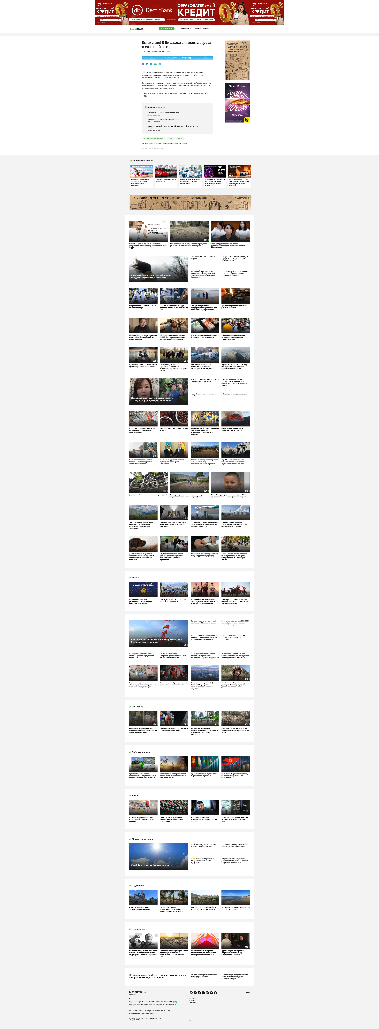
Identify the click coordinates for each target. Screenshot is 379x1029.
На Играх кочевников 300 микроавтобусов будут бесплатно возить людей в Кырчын (173, 656)
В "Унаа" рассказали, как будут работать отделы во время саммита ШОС (174, 308)
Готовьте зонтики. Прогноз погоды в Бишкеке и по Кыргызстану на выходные (172, 127)
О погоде (151, 107)
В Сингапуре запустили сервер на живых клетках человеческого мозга (234, 819)
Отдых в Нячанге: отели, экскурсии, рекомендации (139, 908)
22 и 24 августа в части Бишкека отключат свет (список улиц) (203, 845)
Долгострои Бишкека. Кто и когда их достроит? (148, 495)
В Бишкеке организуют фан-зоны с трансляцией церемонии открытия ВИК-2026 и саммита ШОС (174, 954)
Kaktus (168, 51)
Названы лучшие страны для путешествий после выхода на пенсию (141, 819)
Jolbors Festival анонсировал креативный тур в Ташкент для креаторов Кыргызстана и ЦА (203, 953)
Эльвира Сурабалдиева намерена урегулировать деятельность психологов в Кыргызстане (228, 246)
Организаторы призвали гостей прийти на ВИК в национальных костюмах (203, 623)
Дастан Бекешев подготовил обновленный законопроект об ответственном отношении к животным (141, 557)
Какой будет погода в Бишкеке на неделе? (163, 112)
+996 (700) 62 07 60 (166, 1002)
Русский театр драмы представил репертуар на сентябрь (204, 976)
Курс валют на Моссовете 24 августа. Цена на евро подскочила (205, 380)
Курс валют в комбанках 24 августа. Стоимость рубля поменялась (205, 336)
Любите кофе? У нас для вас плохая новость (174, 429)
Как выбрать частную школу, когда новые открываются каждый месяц (190, 181)
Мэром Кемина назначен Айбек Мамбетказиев (203, 395)
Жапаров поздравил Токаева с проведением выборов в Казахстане (172, 462)
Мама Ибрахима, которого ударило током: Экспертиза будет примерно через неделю (152, 399)
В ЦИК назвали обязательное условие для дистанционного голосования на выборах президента (171, 557)
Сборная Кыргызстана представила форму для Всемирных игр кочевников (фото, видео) (173, 367)
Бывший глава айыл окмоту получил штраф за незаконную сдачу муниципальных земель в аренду (234, 382)
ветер (170, 138)
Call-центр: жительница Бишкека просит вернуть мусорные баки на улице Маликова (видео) (143, 730)
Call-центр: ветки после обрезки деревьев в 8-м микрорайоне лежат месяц (235, 730)
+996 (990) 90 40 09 (146, 1004)
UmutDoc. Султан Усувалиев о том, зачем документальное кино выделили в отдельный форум (147, 246)
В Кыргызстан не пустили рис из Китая (234, 395)
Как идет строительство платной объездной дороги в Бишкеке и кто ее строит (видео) (187, 496)
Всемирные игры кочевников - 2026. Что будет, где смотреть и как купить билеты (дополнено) (204, 601)
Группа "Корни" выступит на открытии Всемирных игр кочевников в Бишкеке (232, 953)
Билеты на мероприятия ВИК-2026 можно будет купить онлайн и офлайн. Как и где (235, 623)
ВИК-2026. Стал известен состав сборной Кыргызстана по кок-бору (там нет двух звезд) (235, 601)
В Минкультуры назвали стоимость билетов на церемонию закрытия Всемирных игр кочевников (204, 637)
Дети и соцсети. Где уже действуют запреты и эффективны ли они (174, 684)
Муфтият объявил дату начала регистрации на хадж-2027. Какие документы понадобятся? (234, 861)
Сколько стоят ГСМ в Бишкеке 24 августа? (203, 258)
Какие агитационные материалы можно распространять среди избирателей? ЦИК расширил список (234, 557)
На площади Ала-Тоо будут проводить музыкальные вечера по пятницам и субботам (157, 976)
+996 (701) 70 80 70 (158, 1004)
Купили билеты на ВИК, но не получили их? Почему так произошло (233, 637)
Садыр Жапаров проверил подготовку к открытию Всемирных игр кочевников (156, 640)
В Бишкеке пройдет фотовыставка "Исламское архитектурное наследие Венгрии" (234, 977)
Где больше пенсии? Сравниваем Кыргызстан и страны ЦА (204, 775)
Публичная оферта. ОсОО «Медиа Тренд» (141, 1013)
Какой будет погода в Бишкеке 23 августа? (163, 119)
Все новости (165, 28)
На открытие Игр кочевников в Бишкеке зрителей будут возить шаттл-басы (141, 656)
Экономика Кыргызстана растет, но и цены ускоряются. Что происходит (234, 776)
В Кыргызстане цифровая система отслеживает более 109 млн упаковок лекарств (142, 430)
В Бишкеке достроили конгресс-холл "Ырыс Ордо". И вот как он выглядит (173, 524)
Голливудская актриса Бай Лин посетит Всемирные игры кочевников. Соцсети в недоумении (205, 656)
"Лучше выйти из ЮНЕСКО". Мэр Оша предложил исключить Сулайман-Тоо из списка (234, 366)
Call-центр (197, 28)
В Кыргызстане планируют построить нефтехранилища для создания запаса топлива (234, 524)
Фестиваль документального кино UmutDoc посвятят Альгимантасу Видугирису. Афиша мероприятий (143, 953)
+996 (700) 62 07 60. (181, 143)
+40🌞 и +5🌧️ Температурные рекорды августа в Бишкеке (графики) (202, 861)
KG (247, 992)
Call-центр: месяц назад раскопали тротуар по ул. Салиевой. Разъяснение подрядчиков (188, 245)
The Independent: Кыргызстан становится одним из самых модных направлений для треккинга (141, 525)
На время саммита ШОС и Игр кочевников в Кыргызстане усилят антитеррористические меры (235, 656)
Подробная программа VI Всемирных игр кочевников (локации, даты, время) (140, 601)
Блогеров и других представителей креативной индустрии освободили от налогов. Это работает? (205, 431)
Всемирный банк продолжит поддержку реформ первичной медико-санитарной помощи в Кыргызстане (203, 274)
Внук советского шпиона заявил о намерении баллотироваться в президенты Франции (234, 273)
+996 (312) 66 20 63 (170, 1004)
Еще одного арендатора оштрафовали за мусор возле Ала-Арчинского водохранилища (204, 308)
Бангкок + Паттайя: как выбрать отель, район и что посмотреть (203, 908)
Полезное (206, 28)
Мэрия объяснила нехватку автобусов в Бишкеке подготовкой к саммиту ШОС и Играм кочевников (204, 731)
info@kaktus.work (142, 1002)
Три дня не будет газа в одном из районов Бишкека (234, 307)
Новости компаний (143, 161)
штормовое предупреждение (153, 138)
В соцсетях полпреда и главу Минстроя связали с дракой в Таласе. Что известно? (140, 462)
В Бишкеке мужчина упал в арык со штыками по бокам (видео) (174, 729)
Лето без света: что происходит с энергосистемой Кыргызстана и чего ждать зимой (173, 776)
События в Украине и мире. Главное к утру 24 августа (232, 429)
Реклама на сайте (134, 999)
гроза (180, 138)
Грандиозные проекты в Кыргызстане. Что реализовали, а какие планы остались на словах (142, 776)
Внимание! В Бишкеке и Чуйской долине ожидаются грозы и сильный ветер (151, 276)
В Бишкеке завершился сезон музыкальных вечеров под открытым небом (233, 337)
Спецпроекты (186, 28)
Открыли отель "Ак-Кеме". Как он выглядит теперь (142, 307)
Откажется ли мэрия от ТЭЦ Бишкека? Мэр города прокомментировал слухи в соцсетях (202, 686)
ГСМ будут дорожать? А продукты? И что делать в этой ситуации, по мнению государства (204, 524)
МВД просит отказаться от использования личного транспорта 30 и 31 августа (201, 366)
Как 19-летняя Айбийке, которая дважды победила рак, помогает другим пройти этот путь (234, 685)
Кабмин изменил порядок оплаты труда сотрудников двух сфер (204, 555)
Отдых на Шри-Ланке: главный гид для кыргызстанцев (235, 908)
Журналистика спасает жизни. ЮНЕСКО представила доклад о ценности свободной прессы (172, 337)
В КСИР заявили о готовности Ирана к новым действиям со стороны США (171, 819)
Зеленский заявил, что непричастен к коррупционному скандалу (204, 819)
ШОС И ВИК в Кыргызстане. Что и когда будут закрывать (173, 600)
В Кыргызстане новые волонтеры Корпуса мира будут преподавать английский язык (234, 258)
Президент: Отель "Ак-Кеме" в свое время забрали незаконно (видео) (143, 366)
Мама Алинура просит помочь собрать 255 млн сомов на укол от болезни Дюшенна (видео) (229, 496)
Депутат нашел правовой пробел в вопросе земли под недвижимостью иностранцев (204, 462)
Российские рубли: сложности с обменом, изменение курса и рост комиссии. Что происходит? (142, 685)
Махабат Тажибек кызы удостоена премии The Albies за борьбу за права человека (143, 337)
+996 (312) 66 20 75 (153, 1002)
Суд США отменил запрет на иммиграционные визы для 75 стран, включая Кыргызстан (233, 462)
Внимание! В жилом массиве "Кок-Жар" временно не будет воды (235, 845)
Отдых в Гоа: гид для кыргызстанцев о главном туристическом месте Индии (171, 909)
